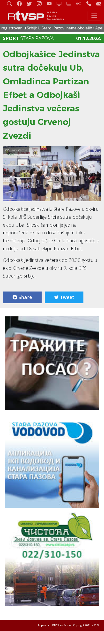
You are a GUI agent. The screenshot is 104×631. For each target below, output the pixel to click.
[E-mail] (98, 3)
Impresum (44, 625)
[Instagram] (41, 3)
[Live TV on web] (71, 3)
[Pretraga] (11, 3)
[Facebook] (21, 3)
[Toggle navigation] (94, 15)
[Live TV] (61, 3)
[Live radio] (80, 3)
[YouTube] (51, 3)
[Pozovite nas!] (90, 3)
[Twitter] (31, 3)
